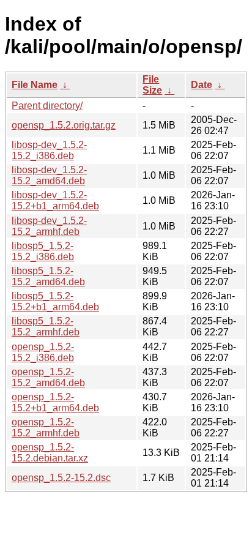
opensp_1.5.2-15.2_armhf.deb (46, 427)
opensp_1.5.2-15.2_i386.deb (43, 352)
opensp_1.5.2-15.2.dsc (61, 477)
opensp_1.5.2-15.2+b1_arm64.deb (55, 402)
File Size (152, 84)
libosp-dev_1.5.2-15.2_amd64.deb (49, 175)
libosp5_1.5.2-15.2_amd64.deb (48, 276)
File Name (34, 85)
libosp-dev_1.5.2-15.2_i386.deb (49, 150)
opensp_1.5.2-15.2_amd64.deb (48, 377)
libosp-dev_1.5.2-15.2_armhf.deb (49, 226)
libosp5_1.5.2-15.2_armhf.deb (46, 326)
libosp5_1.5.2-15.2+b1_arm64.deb (55, 301)
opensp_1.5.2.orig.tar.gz (64, 125)
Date (201, 85)
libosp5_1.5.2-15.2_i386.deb (43, 251)
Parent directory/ (47, 105)
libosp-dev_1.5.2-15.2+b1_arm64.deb (55, 200)
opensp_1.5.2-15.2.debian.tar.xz (50, 452)
